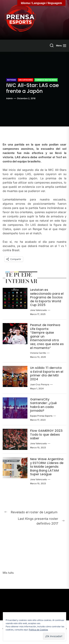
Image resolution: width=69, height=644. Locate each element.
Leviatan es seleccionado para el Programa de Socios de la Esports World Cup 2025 (47, 297)
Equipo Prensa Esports (41, 415)
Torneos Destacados (46, 80)
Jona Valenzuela (38, 310)
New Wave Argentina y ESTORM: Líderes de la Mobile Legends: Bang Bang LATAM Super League (47, 466)
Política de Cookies (38, 629)
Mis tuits (8, 572)
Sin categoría (26, 80)
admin (9, 98)
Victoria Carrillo (38, 353)
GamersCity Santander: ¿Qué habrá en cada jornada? (43, 405)
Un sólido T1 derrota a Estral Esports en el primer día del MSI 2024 (46, 373)
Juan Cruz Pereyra (39, 384)
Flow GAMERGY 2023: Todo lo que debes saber (46, 434)
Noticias (11, 80)
